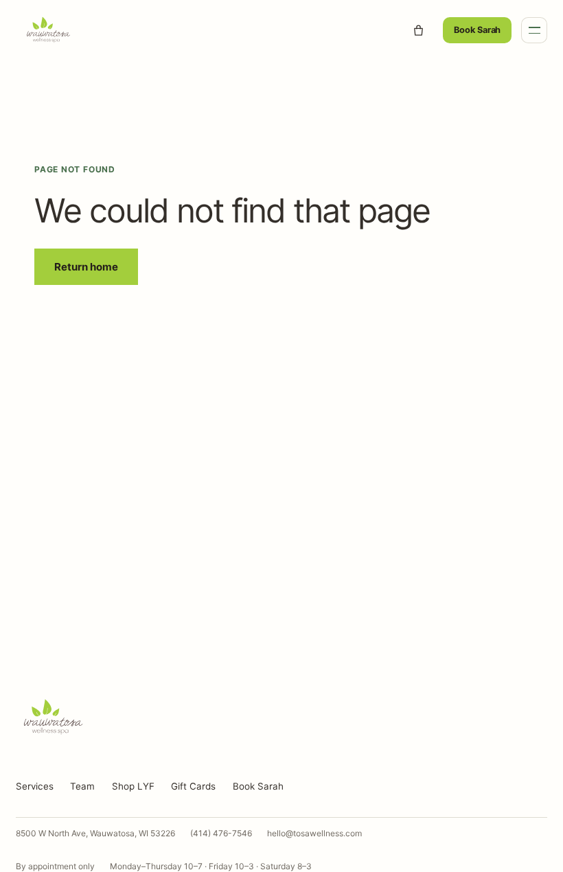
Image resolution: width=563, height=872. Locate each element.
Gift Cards (193, 786)
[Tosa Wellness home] (205, 30)
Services (35, 786)
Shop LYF (133, 786)
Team (82, 786)
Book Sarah (477, 30)
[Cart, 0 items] (418, 30)
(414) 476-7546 (221, 833)
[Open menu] (534, 30)
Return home (86, 266)
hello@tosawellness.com (314, 833)
